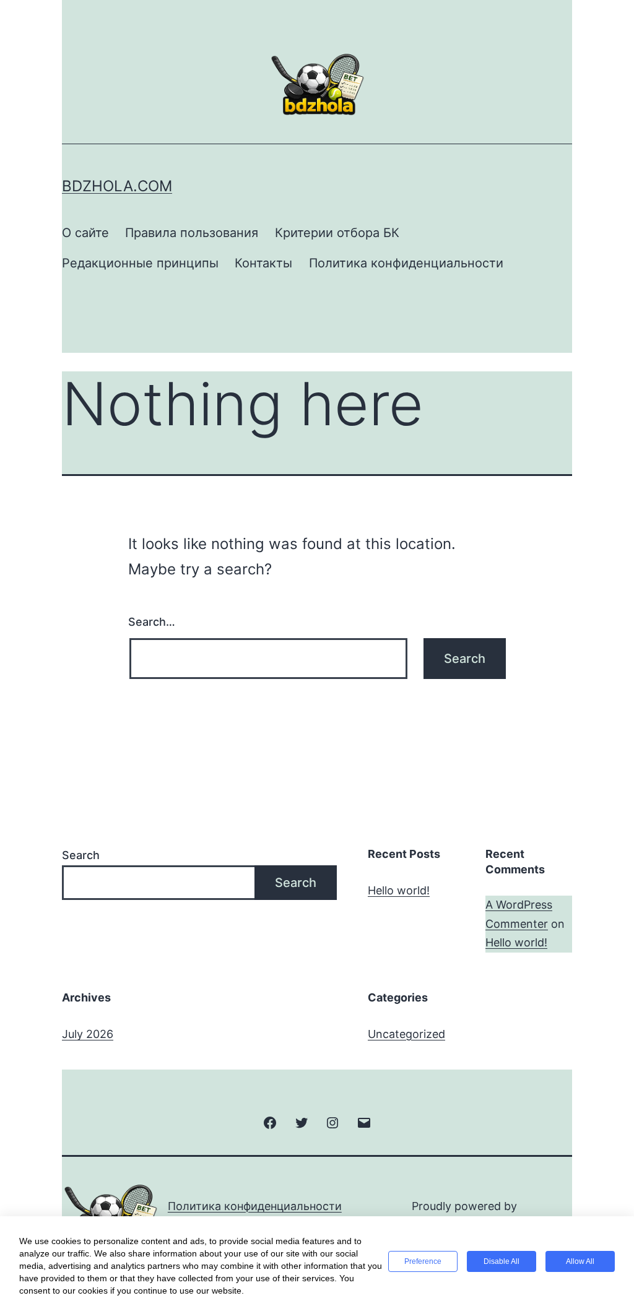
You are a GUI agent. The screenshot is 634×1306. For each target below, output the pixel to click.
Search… (151, 621)
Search (81, 855)
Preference (422, 1261)
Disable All (501, 1261)
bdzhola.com (117, 186)
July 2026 (87, 1033)
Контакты (263, 263)
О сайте (85, 232)
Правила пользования (191, 232)
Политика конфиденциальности (406, 263)
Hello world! (399, 890)
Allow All (580, 1261)
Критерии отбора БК (337, 232)
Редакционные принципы (140, 263)
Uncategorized (406, 1033)
